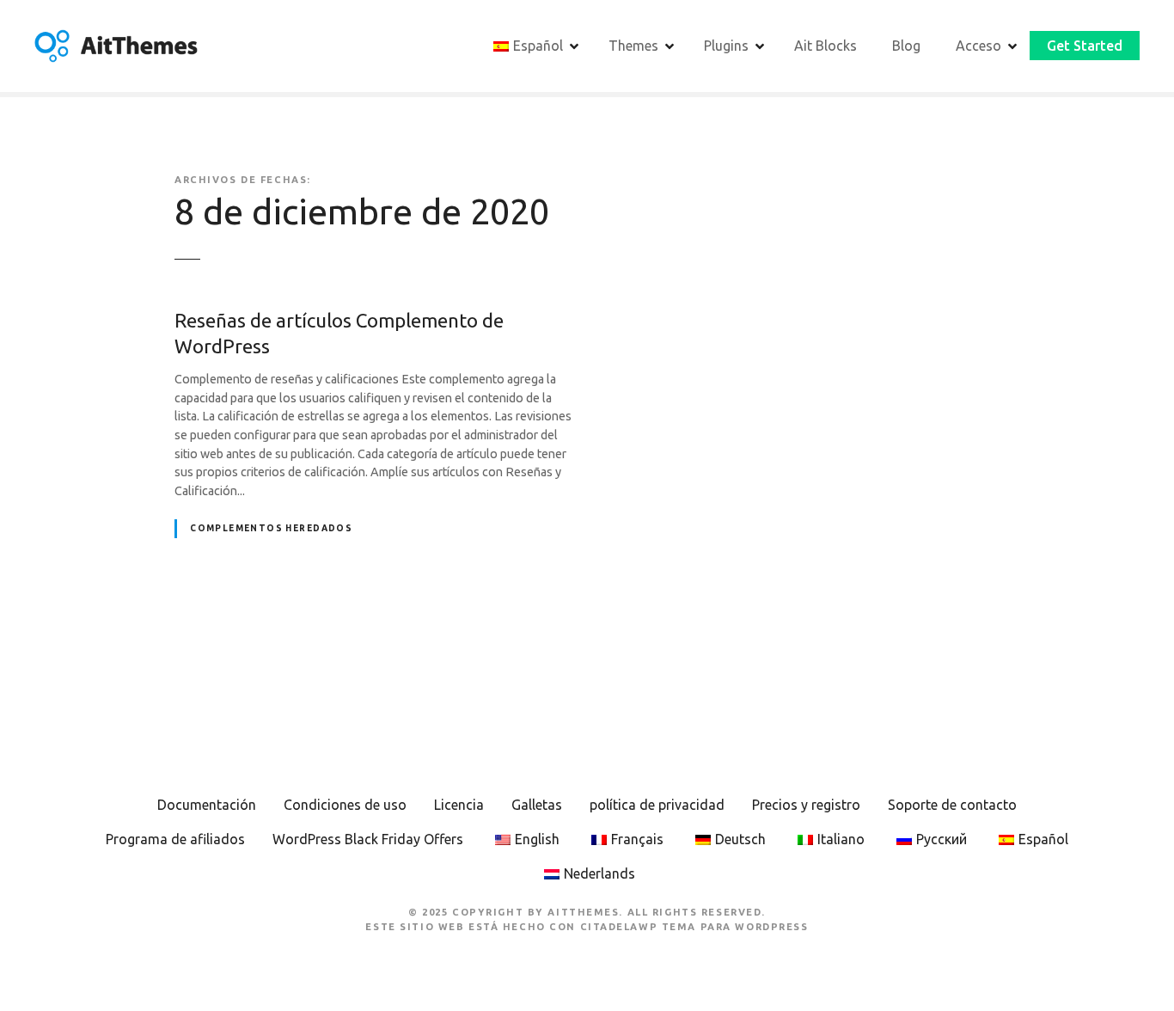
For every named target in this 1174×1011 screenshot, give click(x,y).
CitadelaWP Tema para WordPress (694, 927)
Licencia (459, 804)
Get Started (1084, 45)
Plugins (726, 45)
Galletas (536, 804)
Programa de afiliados (175, 839)
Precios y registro (806, 804)
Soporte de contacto (952, 804)
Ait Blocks (825, 45)
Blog (906, 45)
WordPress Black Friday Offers (367, 839)
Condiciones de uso (345, 804)
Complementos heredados (271, 528)
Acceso (978, 45)
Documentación (206, 804)
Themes (633, 45)
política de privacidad (657, 804)
